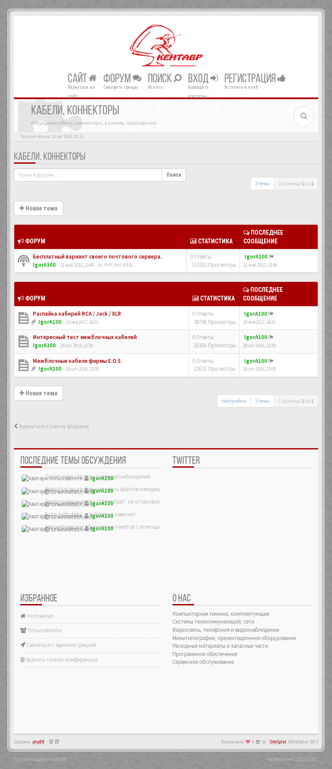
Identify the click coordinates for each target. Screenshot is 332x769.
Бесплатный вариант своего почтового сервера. (97, 256)
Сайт (78, 79)
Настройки (234, 400)
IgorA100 (44, 264)
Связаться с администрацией (61, 645)
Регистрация (251, 79)
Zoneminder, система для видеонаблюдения (97, 476)
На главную (40, 616)
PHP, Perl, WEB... (119, 265)
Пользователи (44, 630)
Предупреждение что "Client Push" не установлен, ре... (110, 501)
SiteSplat (278, 742)
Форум (118, 79)
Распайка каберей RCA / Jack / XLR (76, 313)
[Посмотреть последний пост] (271, 256)
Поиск (160, 79)
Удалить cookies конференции (61, 659)
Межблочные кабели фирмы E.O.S (76, 361)
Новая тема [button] (40, 208)
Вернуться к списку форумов (53, 426)
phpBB (38, 742)
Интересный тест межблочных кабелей (84, 337)
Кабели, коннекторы (50, 157)
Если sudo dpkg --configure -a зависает (90, 514)
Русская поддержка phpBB (40, 759)
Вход (199, 79)
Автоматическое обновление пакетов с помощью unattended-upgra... (127, 526)
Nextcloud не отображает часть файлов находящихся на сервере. (122, 489)
